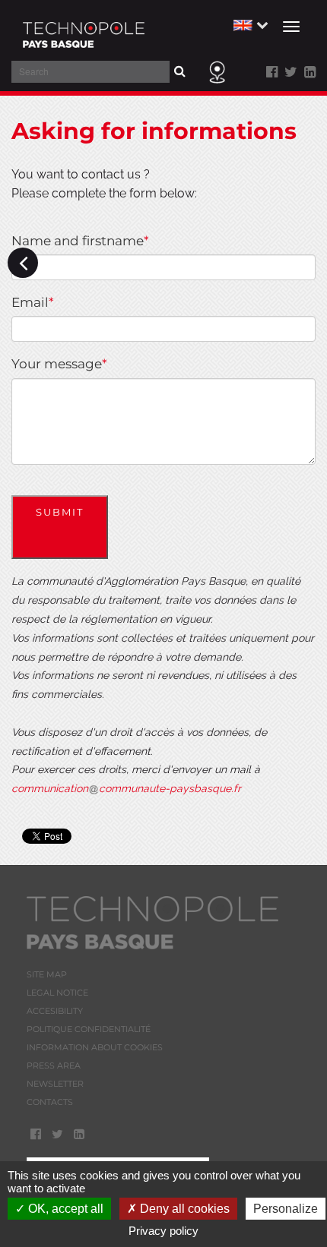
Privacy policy (163, 1230)
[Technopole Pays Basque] (83, 30)
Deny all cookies (183, 1208)
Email (32, 302)
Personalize (285, 1208)
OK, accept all (64, 1208)
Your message (59, 363)
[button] (249, 24)
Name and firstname (80, 240)
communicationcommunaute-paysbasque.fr (126, 788)
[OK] (189, 71)
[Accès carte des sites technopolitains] (217, 70)
